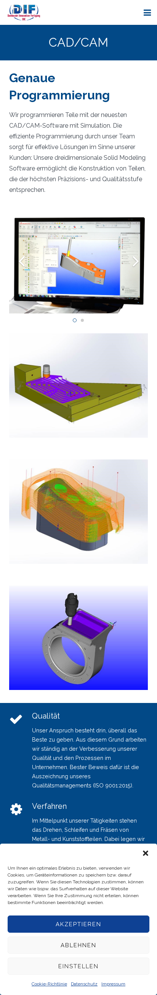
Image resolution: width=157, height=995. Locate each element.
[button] (145, 853)
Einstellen (78, 966)
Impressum (113, 984)
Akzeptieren (78, 924)
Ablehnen (78, 945)
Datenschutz (84, 984)
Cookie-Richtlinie (49, 984)
